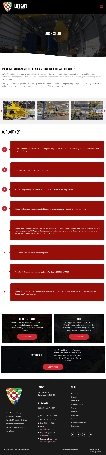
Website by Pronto (95, 452)
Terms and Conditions (70, 450)
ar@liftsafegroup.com (48, 442)
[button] (1, 111)
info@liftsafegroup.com (48, 429)
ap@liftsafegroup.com (48, 435)
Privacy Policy (94, 450)
